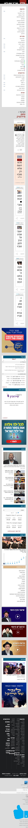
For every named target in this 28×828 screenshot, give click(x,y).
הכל (4, 11)
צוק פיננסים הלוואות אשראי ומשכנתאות (17, 594)
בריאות (18, 744)
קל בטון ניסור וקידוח (21, 601)
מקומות (13, 741)
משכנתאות (23, 590)
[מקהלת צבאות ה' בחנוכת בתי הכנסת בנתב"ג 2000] (19, 263)
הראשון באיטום (22, 570)
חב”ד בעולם (23, 724)
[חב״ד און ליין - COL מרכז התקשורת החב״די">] (15, 3)
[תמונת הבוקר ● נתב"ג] (19, 191)
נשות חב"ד (23, 741)
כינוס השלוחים (17, 757)
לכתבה (22, 218)
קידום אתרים (22, 572)
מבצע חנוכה (13, 719)
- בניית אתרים (19, 774)
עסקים (7, 722)
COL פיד (8, 735)
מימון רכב (23, 583)
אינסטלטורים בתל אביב (20, 595)
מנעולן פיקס (22, 599)
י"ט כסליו (18, 763)
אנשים (13, 739)
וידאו (13, 748)
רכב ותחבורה (17, 746)
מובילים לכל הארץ (21, 592)
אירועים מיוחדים (13, 730)
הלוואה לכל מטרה (21, 585)
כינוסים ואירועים (22, 727)
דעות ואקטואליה (17, 728)
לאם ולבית (18, 736)
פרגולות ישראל (22, 597)
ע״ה (15, 376)
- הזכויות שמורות (12, 775)
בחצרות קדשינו (22, 732)
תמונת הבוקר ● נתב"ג (19, 200)
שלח (27, 796)
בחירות (13, 732)
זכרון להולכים (22, 762)
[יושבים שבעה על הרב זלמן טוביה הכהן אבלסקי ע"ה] (19, 227)
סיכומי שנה (13, 734)
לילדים (18, 738)
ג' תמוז (13, 727)
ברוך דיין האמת (22, 745)
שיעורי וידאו (22, 759)
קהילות (22, 730)
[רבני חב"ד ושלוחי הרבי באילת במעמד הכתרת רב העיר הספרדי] (14, 543)
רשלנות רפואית (22, 576)
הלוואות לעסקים (22, 588)
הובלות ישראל (22, 587)
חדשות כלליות (22, 751)
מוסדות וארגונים (13, 744)
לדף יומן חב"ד (4, 387)
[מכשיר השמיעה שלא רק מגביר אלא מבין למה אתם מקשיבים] (19, 156)
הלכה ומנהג (18, 719)
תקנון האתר (8, 752)
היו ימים (23, 765)
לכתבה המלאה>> (19, 183)
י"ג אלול (20, 679)
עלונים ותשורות (18, 725)
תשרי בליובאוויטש (17, 760)
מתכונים (12, 753)
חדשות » (17, 187)
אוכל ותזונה (18, 742)
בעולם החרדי (22, 748)
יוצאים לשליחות (22, 738)
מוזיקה (18, 740)
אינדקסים (6, 719)
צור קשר (8, 739)
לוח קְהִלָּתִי (7, 725)
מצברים (23, 581)
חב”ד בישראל (22, 721)
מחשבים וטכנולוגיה (17, 749)
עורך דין (23, 574)
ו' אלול (23, 552)
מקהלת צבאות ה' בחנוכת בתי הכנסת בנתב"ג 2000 (18, 277)
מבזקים (12, 751)
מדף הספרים (18, 722)
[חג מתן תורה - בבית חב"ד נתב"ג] (19, 298)
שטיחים (23, 579)
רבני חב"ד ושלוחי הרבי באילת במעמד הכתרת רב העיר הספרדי (15, 550)
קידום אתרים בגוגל (21, 578)
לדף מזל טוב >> (4, 417)
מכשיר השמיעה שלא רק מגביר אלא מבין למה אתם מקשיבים (17, 176)
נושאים (13, 742)
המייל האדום (7, 730)
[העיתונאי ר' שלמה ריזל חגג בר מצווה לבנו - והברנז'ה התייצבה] (14, 668)
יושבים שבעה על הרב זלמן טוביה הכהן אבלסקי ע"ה (18, 243)
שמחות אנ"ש (22, 735)
